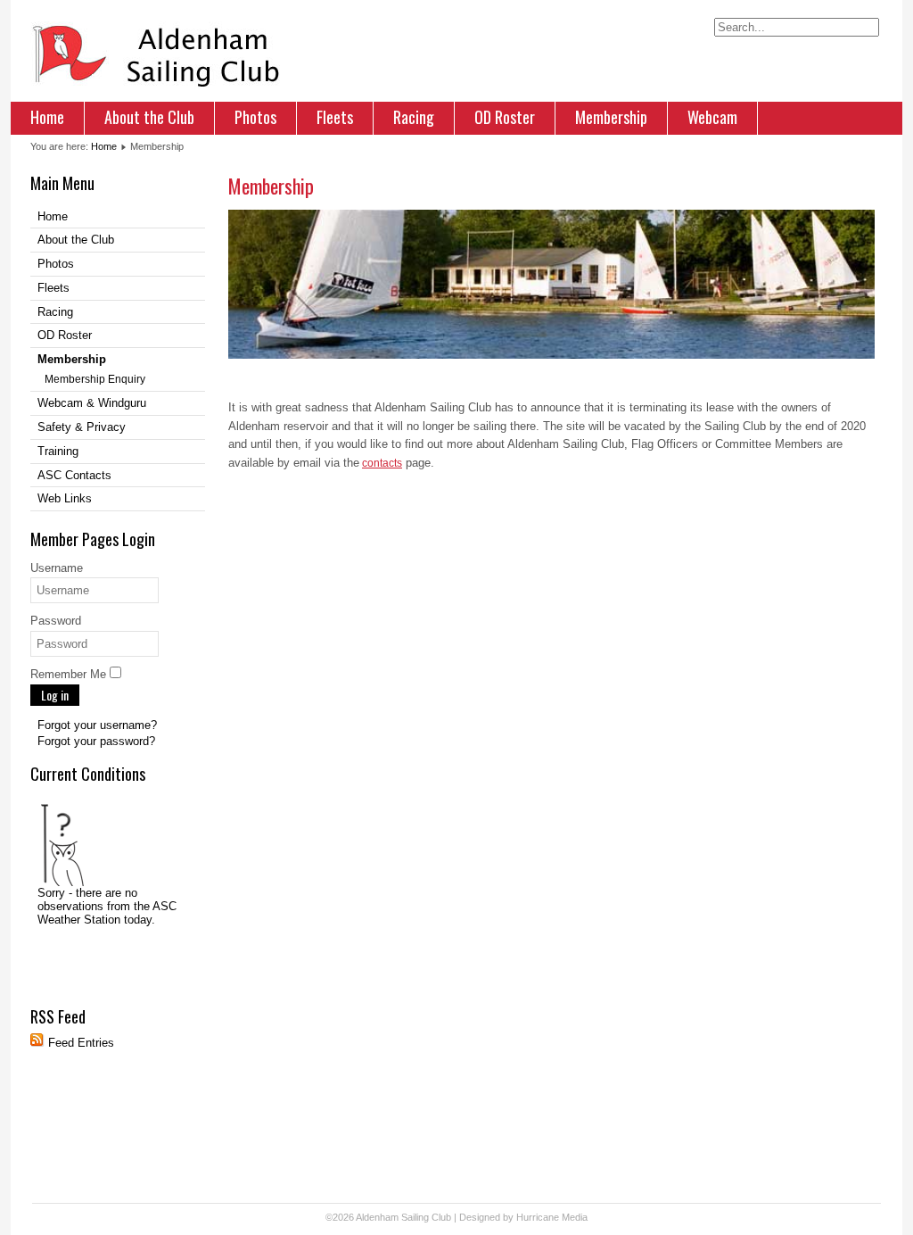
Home (47, 116)
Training (57, 451)
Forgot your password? (96, 741)
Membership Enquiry (95, 379)
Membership (611, 116)
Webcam (712, 116)
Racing (413, 116)
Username (56, 568)
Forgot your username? (97, 725)
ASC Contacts (74, 475)
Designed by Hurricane (510, 1217)
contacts (382, 463)
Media (575, 1217)
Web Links (64, 498)
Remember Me (68, 674)
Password (55, 620)
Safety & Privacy (81, 427)
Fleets (335, 116)
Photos (255, 116)
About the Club (149, 116)
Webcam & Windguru (91, 403)
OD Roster (504, 116)
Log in (55, 694)
